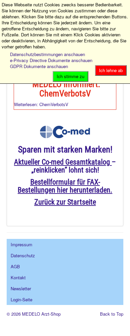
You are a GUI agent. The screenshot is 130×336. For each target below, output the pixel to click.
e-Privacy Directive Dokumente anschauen (51, 60)
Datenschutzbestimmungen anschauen (47, 54)
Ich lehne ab (111, 70)
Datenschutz (23, 255)
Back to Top (111, 314)
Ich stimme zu (70, 76)
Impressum (21, 244)
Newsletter (21, 288)
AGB (15, 266)
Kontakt (18, 277)
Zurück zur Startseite (65, 202)
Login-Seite (21, 299)
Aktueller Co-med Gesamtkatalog (62, 162)
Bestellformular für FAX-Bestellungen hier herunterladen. (65, 186)
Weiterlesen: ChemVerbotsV (41, 104)
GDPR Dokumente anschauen (39, 66)
